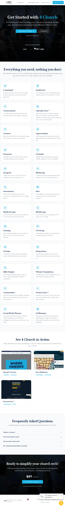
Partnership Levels (33, 2)
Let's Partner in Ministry (25, 31)
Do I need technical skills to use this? (15, 446)
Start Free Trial (58, 2)
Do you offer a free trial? (11, 441)
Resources (21, 2)
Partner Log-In (46, 2)
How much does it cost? (11, 437)
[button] (31, 499)
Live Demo (44, 31)
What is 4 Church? (9, 432)
